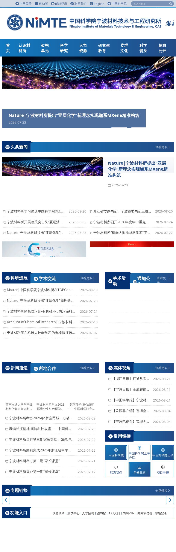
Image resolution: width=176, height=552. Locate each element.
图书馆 (101, 513)
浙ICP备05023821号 (95, 536)
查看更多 (161, 147)
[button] (10, 97)
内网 (26, 3)
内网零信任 (144, 513)
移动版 (43, 3)
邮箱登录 (161, 513)
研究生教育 (104, 48)
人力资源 (83, 48)
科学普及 (143, 48)
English (99, 4)
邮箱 (61, 3)
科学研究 (64, 48)
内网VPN (129, 513)
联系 (80, 3)
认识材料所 (24, 48)
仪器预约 (59, 513)
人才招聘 (88, 513)
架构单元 (45, 48)
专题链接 (161, 490)
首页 (8, 48)
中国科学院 (119, 3)
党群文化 (124, 48)
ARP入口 (114, 513)
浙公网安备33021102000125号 (132, 536)
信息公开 (162, 48)
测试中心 (73, 513)
